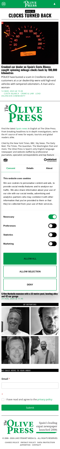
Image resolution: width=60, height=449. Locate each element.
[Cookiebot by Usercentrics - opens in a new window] (44, 160)
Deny (30, 284)
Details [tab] (30, 168)
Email (6, 379)
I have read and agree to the (29, 399)
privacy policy (44, 399)
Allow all (30, 258)
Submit (30, 407)
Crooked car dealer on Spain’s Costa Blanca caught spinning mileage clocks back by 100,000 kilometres (29, 69)
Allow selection (30, 271)
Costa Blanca (11, 93)
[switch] (52, 225)
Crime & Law (27, 93)
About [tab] (49, 168)
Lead (38, 93)
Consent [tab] (10, 168)
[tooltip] (15, 321)
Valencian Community (13, 96)
